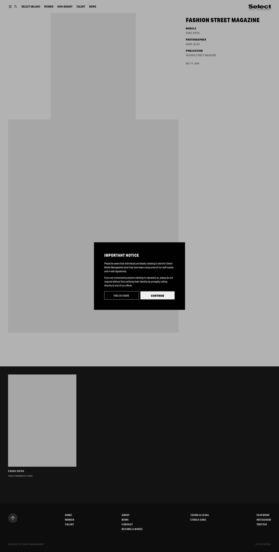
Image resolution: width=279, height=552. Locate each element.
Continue (157, 296)
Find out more (121, 295)
